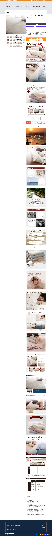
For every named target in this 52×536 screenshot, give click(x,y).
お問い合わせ (43, 6)
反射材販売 (37, 6)
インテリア (22, 6)
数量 (26, 21)
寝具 (10, 6)
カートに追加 (36, 24)
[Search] (46, 6)
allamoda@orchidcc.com (43, 0)
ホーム (7, 6)
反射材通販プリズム (7, 534)
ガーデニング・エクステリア (30, 6)
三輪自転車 (17, 6)
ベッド (13, 6)
